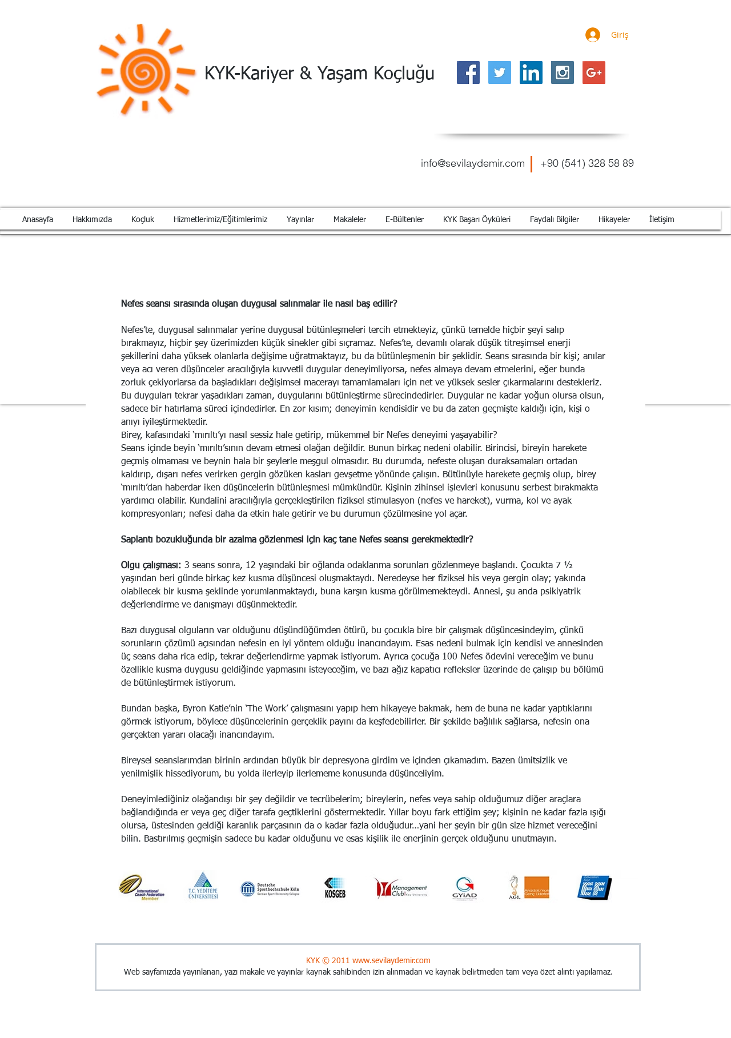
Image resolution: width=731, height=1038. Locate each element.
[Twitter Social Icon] (499, 72)
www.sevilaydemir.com (391, 961)
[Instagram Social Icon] (562, 72)
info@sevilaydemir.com (473, 163)
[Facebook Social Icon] (468, 72)
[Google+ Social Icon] (594, 72)
